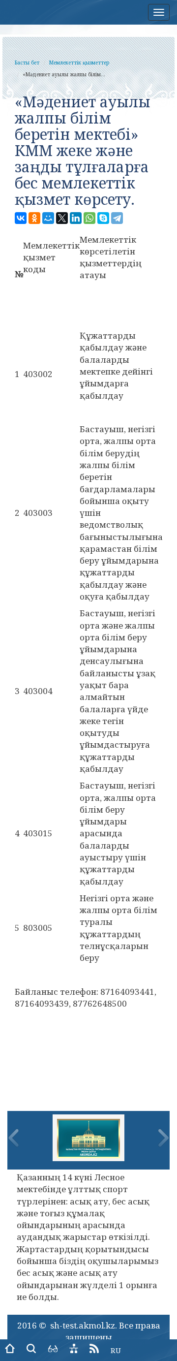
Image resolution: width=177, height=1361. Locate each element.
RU (116, 1350)
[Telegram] (117, 218)
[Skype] (103, 218)
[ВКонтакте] (21, 218)
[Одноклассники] (34, 218)
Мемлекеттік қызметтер (79, 62)
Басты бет (27, 62)
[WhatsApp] (89, 218)
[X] (62, 218)
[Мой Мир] (48, 218)
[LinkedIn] (76, 218)
